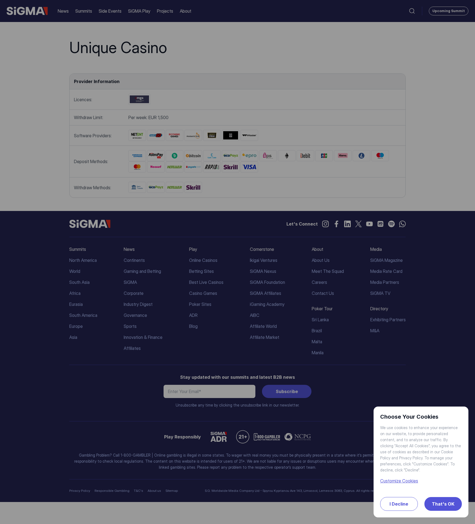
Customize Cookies (399, 481)
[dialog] (237, 262)
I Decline (399, 504)
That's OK (443, 504)
